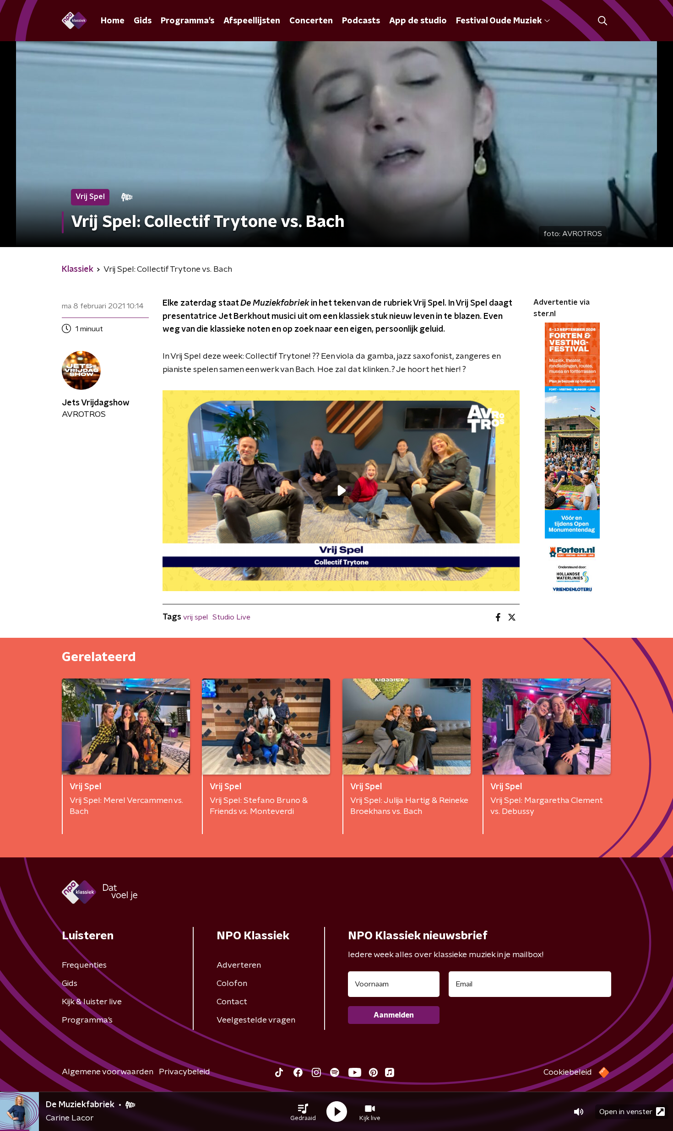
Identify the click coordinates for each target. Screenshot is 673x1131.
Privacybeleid (184, 1072)
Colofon (232, 984)
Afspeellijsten (251, 21)
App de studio (418, 21)
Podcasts (361, 21)
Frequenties (84, 965)
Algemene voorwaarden (107, 1072)
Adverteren (239, 965)
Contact (232, 1002)
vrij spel (195, 617)
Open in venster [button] (625, 1111)
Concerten (311, 21)
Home (113, 21)
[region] (341, 490)
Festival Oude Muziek (499, 21)
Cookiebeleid (567, 1072)
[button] (303, 1111)
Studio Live (231, 617)
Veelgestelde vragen (256, 1020)
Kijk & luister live (92, 1002)
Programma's (187, 21)
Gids (143, 21)
